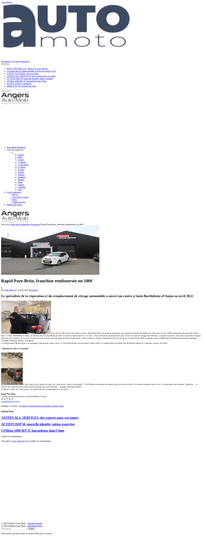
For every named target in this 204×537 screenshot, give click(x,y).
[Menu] (2, 210)
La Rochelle (23, 165)
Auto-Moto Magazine (16, 147)
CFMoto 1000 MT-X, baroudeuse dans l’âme (26, 81)
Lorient (21, 170)
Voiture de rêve (19, 202)
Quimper (22, 177)
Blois (20, 157)
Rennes (21, 180)
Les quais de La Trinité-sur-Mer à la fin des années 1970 (31, 71)
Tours (20, 182)
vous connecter (18, 441)
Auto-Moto (9, 290)
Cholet (21, 160)
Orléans (21, 175)
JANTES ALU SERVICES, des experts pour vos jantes (31, 76)
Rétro (14, 199)
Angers (21, 155)
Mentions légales (35, 523)
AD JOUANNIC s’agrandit (19, 83)
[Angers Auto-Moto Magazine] (15, 104)
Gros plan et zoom (20, 197)
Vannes (21, 185)
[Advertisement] (84, 124)
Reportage (33, 290)
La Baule (22, 162)
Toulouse (22, 187)
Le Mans (22, 167)
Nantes (21, 172)
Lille (20, 190)
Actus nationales (14, 192)
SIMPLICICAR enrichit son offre (21, 86)
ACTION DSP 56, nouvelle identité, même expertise (30, 78)
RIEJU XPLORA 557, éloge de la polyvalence (27, 68)
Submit (31, 529)
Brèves (15, 194)
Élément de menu (14, 204)
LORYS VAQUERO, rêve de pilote (22, 73)
